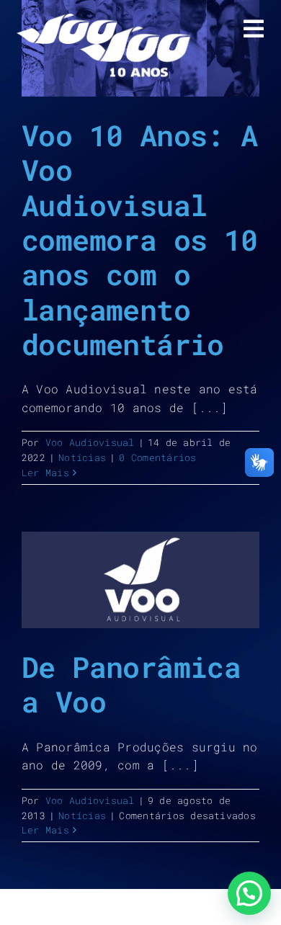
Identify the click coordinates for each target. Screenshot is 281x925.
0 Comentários (157, 457)
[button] (249, 893)
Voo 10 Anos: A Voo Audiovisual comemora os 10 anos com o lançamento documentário (140, 239)
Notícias (82, 457)
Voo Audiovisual (90, 442)
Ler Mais (45, 472)
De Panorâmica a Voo (131, 684)
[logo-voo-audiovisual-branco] (67, 19)
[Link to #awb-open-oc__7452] (254, 28)
